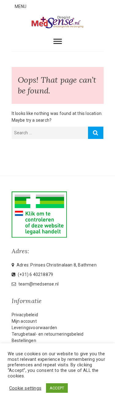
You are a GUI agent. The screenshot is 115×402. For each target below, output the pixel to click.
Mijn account (24, 321)
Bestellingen (24, 340)
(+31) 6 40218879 (35, 274)
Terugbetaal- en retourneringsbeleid (48, 334)
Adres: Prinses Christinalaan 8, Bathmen (56, 264)
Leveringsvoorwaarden (34, 327)
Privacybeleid (25, 314)
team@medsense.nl (38, 284)
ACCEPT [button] (57, 388)
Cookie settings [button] (25, 388)
